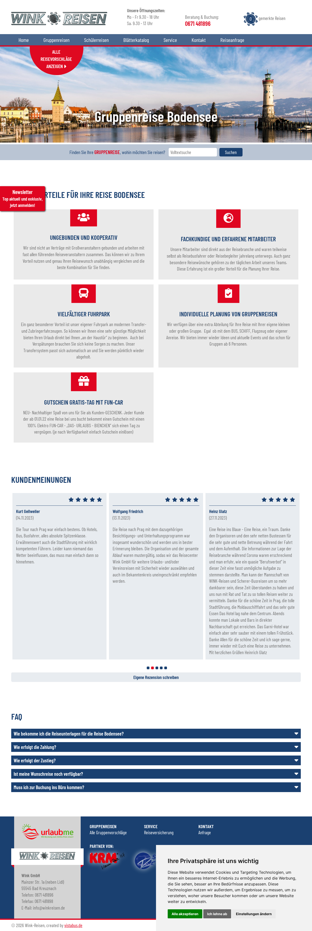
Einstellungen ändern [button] (254, 914)
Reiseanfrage (232, 40)
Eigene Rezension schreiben (156, 677)
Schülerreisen (96, 40)
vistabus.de (73, 925)
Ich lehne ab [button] (217, 914)
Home (24, 40)
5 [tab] (165, 668)
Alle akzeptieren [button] (185, 914)
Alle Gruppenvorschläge (108, 832)
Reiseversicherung (159, 832)
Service (170, 40)
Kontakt (199, 40)
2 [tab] (152, 668)
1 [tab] (148, 668)
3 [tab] (157, 668)
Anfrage (204, 832)
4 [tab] (161, 668)
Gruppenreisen (56, 40)
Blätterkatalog (136, 40)
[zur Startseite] (59, 23)
